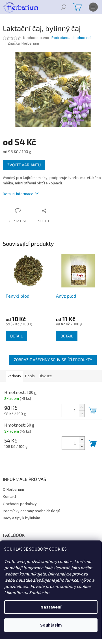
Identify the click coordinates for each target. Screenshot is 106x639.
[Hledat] (63, 7)
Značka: (23, 43)
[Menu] (93, 7)
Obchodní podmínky (20, 504)
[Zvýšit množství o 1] (82, 407)
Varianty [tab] (14, 376)
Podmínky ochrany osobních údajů (31, 511)
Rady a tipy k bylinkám (21, 518)
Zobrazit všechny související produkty (53, 359)
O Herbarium (13, 489)
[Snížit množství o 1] (82, 414)
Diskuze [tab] (45, 376)
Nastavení (50, 607)
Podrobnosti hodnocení (71, 38)
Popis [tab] (30, 376)
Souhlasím (51, 625)
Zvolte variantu (24, 164)
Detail (16, 335)
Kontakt (9, 497)
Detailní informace (18, 194)
